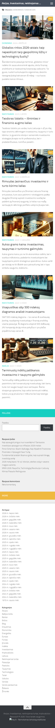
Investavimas (8, 114)
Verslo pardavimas (9, 685)
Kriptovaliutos (7, 653)
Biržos (4, 620)
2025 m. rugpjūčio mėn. (12, 549)
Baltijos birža (7, 614)
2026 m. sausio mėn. (10, 532)
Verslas (5, 682)
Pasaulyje (6, 662)
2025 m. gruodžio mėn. (11, 536)
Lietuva (5, 656)
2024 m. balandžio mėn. (12, 597)
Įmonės (5, 643)
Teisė (4, 675)
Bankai (4, 617)
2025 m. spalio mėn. (10, 542)
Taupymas (6, 669)
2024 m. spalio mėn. (10, 581)
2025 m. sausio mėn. (10, 571)
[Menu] (51, 3)
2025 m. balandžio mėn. (12, 561)
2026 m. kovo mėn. (10, 526)
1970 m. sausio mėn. (10, 600)
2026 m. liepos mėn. (10, 513)
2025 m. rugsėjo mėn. (11, 545)
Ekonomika (7, 43)
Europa (5, 636)
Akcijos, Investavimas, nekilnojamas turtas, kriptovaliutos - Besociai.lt (21, 3)
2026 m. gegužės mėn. (11, 519)
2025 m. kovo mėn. (10, 565)
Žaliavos (5, 688)
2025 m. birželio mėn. (11, 555)
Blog (4, 624)
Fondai (5, 640)
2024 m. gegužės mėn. (11, 594)
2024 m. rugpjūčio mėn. (12, 587)
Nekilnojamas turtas (10, 659)
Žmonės (5, 691)
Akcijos (5, 611)
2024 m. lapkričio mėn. (11, 578)
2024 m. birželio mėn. (11, 590)
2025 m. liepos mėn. (10, 552)
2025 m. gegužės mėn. (11, 558)
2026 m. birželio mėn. (11, 516)
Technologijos (7, 672)
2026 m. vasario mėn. (11, 529)
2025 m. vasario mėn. (11, 568)
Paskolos (5, 665)
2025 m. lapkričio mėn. (11, 539)
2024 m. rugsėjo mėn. (11, 584)
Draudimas (6, 627)
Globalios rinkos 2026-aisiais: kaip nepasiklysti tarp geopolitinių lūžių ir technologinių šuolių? (24, 52)
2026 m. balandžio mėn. (12, 523)
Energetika (6, 633)
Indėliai (5, 366)
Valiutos (5, 678)
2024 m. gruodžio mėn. (11, 574)
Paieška (5, 423)
